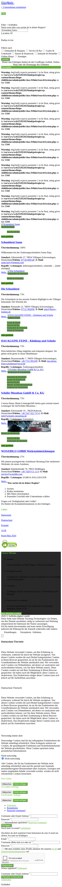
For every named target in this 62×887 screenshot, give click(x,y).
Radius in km (7, 40)
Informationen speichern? (16, 822)
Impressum (6, 515)
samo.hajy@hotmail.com (12, 262)
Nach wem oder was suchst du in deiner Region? (23, 27)
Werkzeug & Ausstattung (19, 372)
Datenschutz (6, 520)
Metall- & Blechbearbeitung (19, 384)
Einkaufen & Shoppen (15, 51)
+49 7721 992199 (29, 361)
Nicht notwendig (12, 758)
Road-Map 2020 (8, 535)
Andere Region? (7, 4)
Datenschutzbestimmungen (13, 851)
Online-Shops (14, 318)
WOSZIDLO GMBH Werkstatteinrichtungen (28, 451)
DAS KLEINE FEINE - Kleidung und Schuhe (28, 340)
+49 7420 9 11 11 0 (30, 471)
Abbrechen (6, 784)
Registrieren (12, 808)
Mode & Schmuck (15, 278)
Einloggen (11, 805)
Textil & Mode (8, 227)
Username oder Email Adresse (15, 816)
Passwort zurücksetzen (12, 877)
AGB (3, 530)
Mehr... (4, 272)
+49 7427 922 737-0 (30, 413)
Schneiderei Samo (11, 242)
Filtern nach (6, 48)
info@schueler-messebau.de (14, 416)
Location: (5, 33)
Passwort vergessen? (16, 810)
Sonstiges (22, 56)
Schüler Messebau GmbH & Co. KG (22, 392)
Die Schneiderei (10, 288)
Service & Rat (35, 51)
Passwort (6, 819)
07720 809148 (27, 260)
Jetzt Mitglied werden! (11, 613)
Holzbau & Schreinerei (17, 387)
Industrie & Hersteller (48, 53)
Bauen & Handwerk (24, 53)
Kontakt (5, 525)
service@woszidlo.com (11, 474)
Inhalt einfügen (20, 784)
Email (4, 839)
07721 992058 (27, 309)
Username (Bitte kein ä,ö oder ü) (16, 842)
